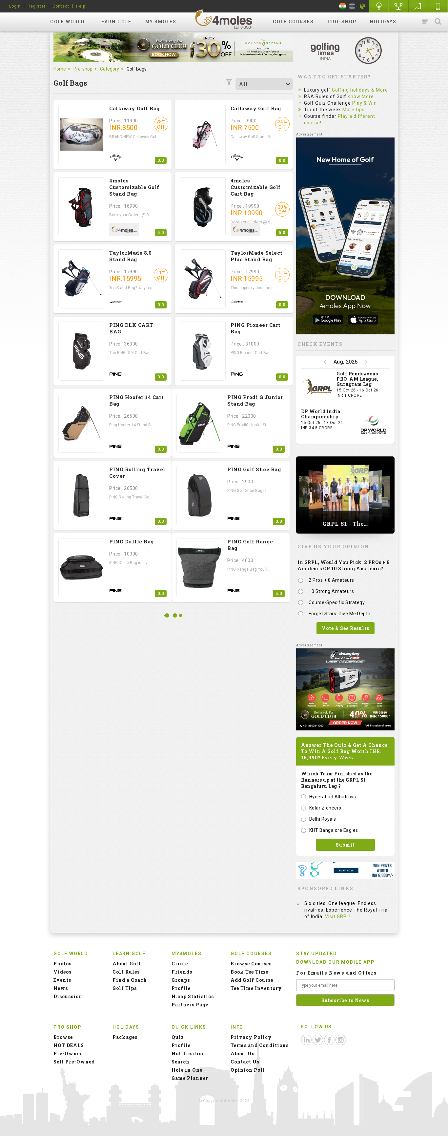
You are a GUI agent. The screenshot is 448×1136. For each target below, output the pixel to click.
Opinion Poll (248, 1070)
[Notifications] (362, 6)
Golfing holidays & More (360, 90)
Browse (63, 1037)
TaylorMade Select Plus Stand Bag (257, 256)
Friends (182, 972)
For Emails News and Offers (336, 973)
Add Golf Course (252, 980)
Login (15, 6)
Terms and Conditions (260, 1045)
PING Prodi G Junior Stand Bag (255, 400)
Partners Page (190, 1004)
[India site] (342, 6)
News (60, 988)
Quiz (178, 1037)
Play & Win (364, 103)
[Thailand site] (352, 6)
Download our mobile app (335, 962)
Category (109, 69)
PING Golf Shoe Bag (254, 469)
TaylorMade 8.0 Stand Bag (130, 256)
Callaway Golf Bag (134, 108)
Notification (188, 1053)
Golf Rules (126, 972)
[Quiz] (379, 6)
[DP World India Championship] (373, 425)
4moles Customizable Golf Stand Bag (134, 187)
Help (80, 6)
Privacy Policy (251, 1037)
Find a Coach (129, 980)
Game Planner (190, 1078)
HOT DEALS (68, 1045)
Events (62, 980)
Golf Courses (293, 21)
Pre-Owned (68, 1053)
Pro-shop (342, 21)
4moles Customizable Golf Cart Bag (256, 187)
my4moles (224, 19)
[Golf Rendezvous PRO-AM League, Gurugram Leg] (317, 387)
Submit (345, 845)
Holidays (383, 21)
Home (59, 69)
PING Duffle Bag (131, 541)
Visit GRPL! (338, 916)
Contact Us (245, 1062)
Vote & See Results (345, 628)
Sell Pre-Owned (74, 1062)
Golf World (67, 21)
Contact (60, 6)
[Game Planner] (418, 6)
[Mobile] (438, 6)
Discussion (67, 996)
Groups (181, 980)
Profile (181, 988)
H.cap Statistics (193, 996)
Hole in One (399, 6)
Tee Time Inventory (256, 988)
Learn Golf (115, 21)
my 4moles (160, 21)
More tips (353, 109)
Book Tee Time (249, 972)
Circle (180, 963)
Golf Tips (124, 988)
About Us (243, 1053)
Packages (124, 1037)
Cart (425, 22)
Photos (62, 963)
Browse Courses (251, 963)
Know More (361, 96)
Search (438, 22)
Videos (62, 972)
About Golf (126, 963)
